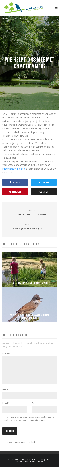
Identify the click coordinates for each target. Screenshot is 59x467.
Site (33, 403)
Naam (5, 389)
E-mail (5, 403)
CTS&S (48, 459)
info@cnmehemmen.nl (13, 168)
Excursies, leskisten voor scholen (32, 212)
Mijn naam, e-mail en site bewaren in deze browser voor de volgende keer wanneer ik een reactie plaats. (29, 418)
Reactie (6, 353)
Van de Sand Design (34, 461)
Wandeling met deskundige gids (27, 226)
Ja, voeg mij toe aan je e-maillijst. (21, 442)
